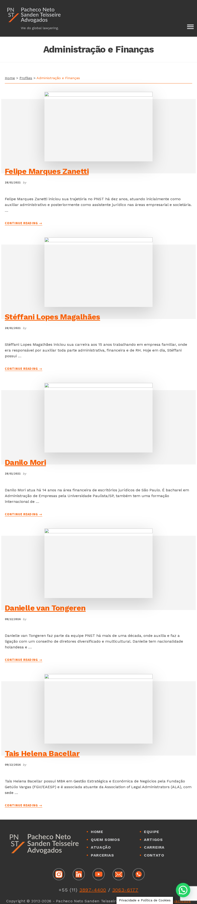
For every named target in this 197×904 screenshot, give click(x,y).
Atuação (101, 847)
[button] (183, 890)
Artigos (153, 839)
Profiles (25, 78)
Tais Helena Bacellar (42, 753)
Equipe (151, 831)
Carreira (154, 847)
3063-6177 (125, 890)
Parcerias (102, 855)
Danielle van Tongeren (45, 607)
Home (10, 78)
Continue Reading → (23, 223)
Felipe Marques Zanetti (47, 171)
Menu (190, 27)
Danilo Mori (25, 462)
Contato (154, 855)
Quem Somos (105, 839)
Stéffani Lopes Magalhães (52, 316)
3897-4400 (92, 890)
